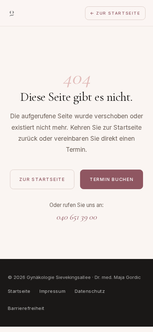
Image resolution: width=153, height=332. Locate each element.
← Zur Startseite (115, 13)
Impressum (52, 291)
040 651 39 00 (76, 217)
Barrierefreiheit (26, 308)
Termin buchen (112, 179)
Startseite (19, 291)
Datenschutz (90, 291)
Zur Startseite (42, 179)
